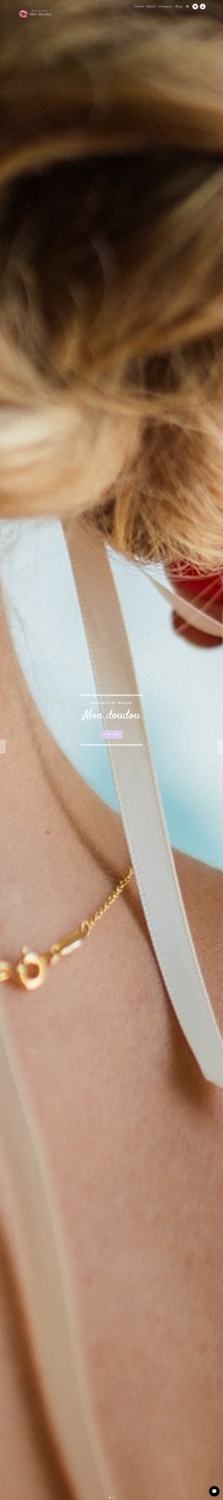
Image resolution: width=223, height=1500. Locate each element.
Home (139, 6)
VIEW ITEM (111, 734)
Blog (178, 6)
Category (165, 6)
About (151, 6)
